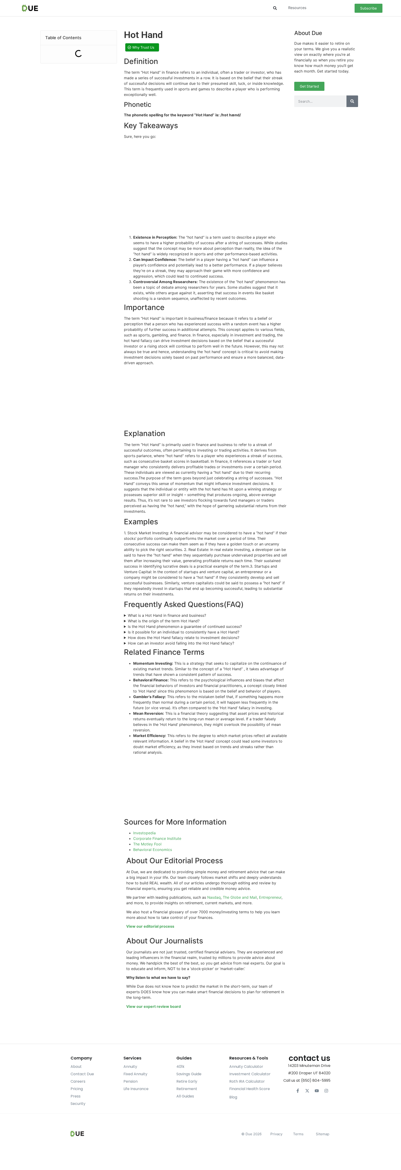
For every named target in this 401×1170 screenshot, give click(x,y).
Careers (78, 1081)
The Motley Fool (147, 844)
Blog (233, 1097)
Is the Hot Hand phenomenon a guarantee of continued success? (185, 626)
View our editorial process (150, 926)
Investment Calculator (250, 1074)
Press (76, 1096)
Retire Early (186, 1081)
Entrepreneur (270, 897)
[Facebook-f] (298, 1091)
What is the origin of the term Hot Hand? (164, 621)
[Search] (352, 101)
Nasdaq (214, 897)
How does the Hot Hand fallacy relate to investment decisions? (183, 637)
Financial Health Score (249, 1088)
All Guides (185, 1096)
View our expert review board (153, 1006)
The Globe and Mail (240, 897)
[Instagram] (326, 1091)
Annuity (130, 1066)
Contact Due (82, 1074)
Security (78, 1103)
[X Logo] (307, 1091)
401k (180, 1066)
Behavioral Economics (152, 849)
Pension (130, 1081)
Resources (297, 7)
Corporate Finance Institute (157, 838)
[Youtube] (317, 1091)
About (76, 1066)
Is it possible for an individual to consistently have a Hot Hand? (183, 632)
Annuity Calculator (246, 1066)
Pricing (77, 1088)
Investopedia (144, 833)
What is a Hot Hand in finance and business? (167, 615)
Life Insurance (136, 1088)
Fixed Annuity (135, 1074)
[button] (275, 8)
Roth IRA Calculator (247, 1081)
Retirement (186, 1088)
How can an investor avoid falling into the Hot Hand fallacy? (181, 643)
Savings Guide (188, 1074)
